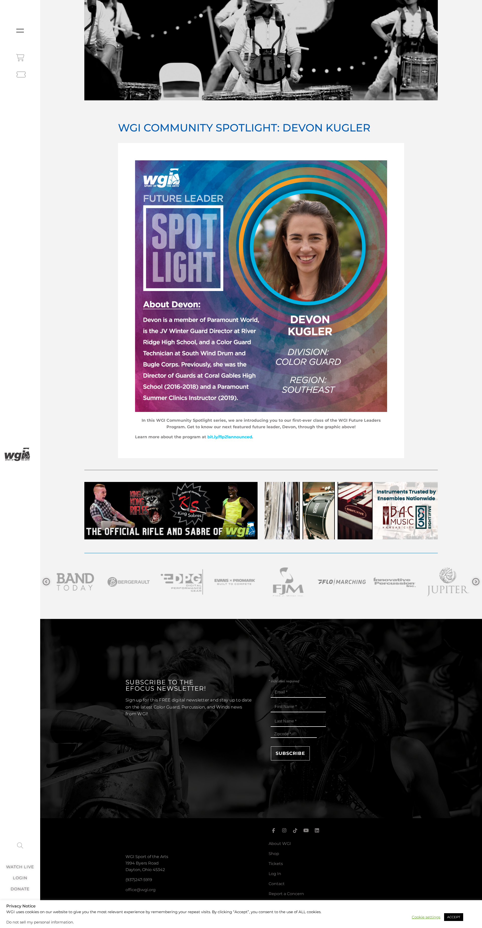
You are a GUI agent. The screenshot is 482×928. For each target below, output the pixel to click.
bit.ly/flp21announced (229, 437)
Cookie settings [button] (426, 917)
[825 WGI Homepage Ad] (351, 538)
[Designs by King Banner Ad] (171, 538)
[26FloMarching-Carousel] (234, 581)
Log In (275, 873)
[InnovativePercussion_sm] (287, 581)
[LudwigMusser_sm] (447, 581)
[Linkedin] (317, 830)
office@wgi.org (141, 889)
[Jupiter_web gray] (340, 581)
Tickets (276, 863)
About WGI (280, 843)
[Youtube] (306, 830)
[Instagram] (284, 830)
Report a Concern (286, 893)
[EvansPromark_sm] (127, 581)
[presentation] (46, 582)
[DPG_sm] (74, 581)
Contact (277, 883)
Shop (274, 853)
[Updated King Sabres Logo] (394, 581)
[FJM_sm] (181, 581)
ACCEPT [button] (453, 917)
